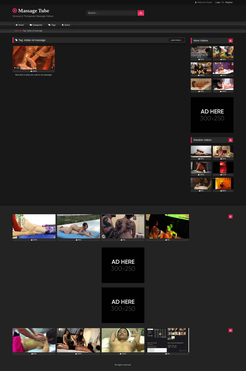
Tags (53, 25)
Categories (37, 25)
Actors (67, 25)
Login (217, 2)
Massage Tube (33, 11)
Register (229, 2)
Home (21, 25)
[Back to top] (237, 362)
